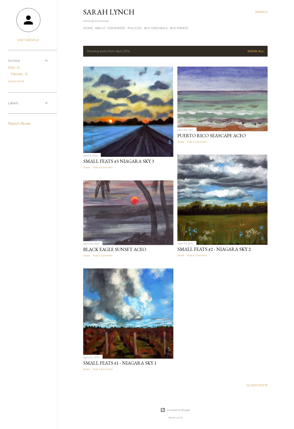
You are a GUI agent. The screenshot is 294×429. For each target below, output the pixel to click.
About (100, 28)
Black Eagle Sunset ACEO (114, 249)
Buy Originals (156, 28)
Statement (116, 28)
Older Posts (257, 385)
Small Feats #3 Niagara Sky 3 (118, 161)
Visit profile (28, 40)
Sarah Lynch (109, 12)
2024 (13, 67)
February (19, 74)
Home (88, 28)
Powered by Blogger (178, 409)
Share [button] (86, 167)
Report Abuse (19, 123)
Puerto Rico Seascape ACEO (211, 135)
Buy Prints (179, 28)
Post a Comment (103, 167)
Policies (135, 28)
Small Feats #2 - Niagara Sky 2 (214, 249)
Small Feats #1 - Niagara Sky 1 (120, 363)
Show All (255, 51)
